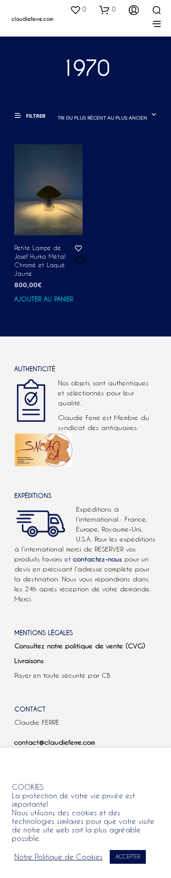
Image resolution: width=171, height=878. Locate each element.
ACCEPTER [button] (127, 856)
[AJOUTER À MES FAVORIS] (78, 261)
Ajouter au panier (43, 299)
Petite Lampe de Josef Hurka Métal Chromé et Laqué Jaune (40, 260)
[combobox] (107, 115)
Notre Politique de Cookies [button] (58, 857)
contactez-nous (97, 559)
